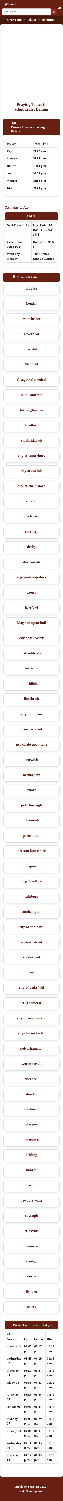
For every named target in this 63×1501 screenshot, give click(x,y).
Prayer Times (13, 19)
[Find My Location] (53, 11)
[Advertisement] (31, 68)
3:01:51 (31, 216)
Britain (31, 19)
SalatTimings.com (31, 1491)
